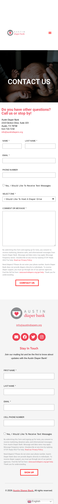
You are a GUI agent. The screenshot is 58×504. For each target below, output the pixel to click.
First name (9, 371)
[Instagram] (42, 337)
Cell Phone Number (14, 417)
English (35, 501)
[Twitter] (33, 337)
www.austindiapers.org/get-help (31, 272)
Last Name (30, 141)
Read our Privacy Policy (23, 260)
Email (5, 155)
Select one (8, 194)
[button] (50, 32)
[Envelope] (16, 337)
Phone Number (10, 170)
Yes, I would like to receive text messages (28, 185)
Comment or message (13, 208)
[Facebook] (25, 337)
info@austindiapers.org (12, 132)
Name (5, 141)
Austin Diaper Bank (23, 490)
